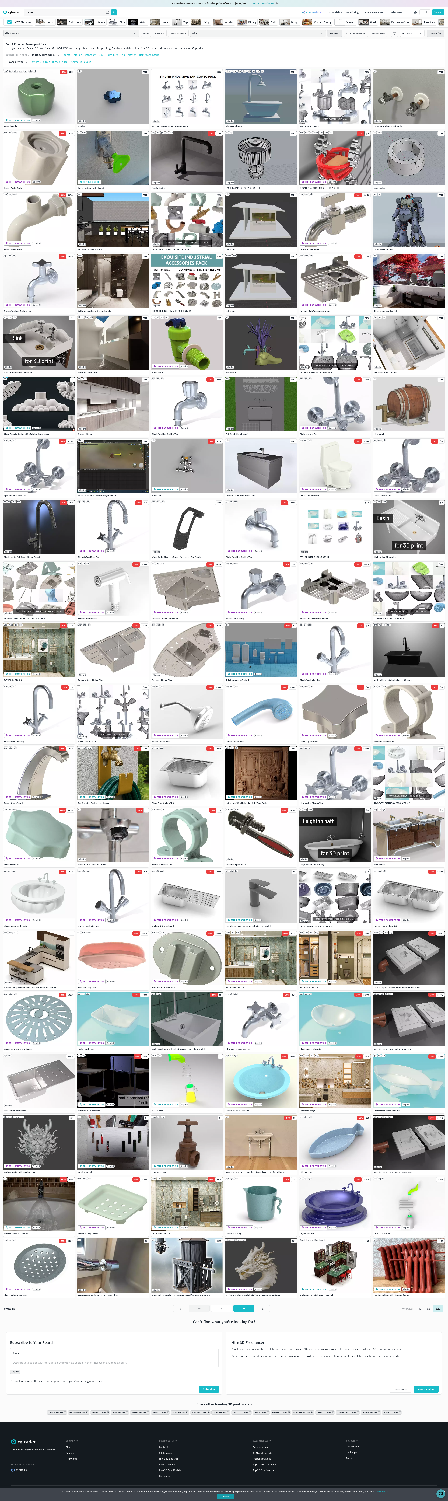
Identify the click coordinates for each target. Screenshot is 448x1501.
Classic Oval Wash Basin (310, 1049)
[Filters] (394, 33)
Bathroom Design (308, 1110)
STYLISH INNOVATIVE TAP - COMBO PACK (170, 126)
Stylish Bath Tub (307, 1233)
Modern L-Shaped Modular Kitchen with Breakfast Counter (30, 987)
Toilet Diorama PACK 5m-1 (237, 680)
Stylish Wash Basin (86, 1049)
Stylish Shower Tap (308, 434)
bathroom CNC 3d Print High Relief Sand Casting (247, 803)
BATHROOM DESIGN (13, 680)
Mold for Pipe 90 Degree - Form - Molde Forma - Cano (397, 987)
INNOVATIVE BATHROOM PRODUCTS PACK (392, 803)
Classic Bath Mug (233, 1233)
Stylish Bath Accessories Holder (314, 618)
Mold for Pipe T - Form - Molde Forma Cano (393, 1172)
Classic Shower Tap (382, 495)
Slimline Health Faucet (88, 618)
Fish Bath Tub (306, 1172)
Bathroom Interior (149, 55)
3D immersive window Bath (386, 311)
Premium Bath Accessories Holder (315, 311)
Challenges (352, 1452)
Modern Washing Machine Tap (17, 311)
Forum (349, 1458)
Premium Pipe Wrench (236, 864)
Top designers (353, 1446)
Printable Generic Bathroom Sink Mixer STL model (248, 926)
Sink (101, 55)
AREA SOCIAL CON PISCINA (90, 249)
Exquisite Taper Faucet (310, 249)
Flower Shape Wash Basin (15, 926)
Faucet (66, 55)
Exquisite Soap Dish (87, 987)
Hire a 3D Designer (168, 1458)
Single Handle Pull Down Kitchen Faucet (22, 557)
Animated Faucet (81, 62)
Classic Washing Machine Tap (165, 434)
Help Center (72, 1458)
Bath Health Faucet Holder (163, 987)
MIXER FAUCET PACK (87, 741)
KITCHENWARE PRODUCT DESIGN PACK (317, 926)
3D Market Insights (262, 1452)
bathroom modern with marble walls (94, 311)
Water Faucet (158, 372)
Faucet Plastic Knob (13, 188)
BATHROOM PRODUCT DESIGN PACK (316, 372)
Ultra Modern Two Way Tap (238, 1049)
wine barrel (379, 434)
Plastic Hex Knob (11, 864)
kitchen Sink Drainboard (163, 926)
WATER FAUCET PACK (309, 126)
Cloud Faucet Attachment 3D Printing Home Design (27, 434)
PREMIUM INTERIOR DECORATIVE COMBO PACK (24, 618)
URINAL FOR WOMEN (383, 1233)
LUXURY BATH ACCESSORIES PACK (389, 618)
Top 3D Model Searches (265, 1464)
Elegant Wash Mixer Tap (88, 557)
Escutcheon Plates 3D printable (388, 126)
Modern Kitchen (85, 434)
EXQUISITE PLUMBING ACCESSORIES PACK (171, 249)
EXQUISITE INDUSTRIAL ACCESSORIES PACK (171, 311)
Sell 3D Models (260, 1441)
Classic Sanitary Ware (309, 495)
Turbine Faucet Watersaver (16, 1233)
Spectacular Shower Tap (15, 495)
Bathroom (90, 55)
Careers (70, 1452)
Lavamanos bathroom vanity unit (241, 495)
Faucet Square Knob (309, 741)
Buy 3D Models (166, 1441)
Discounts (164, 1476)
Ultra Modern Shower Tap (311, 803)
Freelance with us (262, 1458)
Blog (68, 1447)
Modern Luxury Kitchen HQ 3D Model (316, 1295)
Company (70, 1441)
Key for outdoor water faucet (91, 188)
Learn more (382, 1491)
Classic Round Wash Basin (237, 1110)
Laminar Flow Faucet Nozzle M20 (92, 864)
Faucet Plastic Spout (13, 249)
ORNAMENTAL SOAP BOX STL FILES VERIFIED (320, 188)
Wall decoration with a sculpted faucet (21, 1172)
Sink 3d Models (158, 188)
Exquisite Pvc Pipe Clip (162, 864)
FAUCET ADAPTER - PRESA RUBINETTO (243, 188)
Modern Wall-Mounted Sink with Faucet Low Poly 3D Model (178, 1049)
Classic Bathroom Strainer (15, 1295)
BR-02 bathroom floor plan (386, 372)
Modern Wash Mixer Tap (88, 926)
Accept (225, 1496)
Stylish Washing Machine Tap (239, 557)
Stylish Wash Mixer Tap (14, 741)
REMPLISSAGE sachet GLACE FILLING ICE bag (98, 1295)
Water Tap (156, 495)
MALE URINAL (158, 1110)
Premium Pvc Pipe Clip (384, 741)
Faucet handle (10, 126)
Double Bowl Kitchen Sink (385, 926)
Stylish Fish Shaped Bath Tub (387, 1110)
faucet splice (379, 188)
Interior (77, 55)
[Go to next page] (243, 1308)
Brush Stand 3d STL (87, 1172)
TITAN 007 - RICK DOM (383, 249)
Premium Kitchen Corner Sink (165, 618)
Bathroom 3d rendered (88, 372)
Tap (123, 55)
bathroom (230, 249)
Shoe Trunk (231, 372)
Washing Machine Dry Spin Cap (18, 1049)
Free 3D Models (167, 1464)
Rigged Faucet (60, 62)
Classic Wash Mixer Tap (310, 680)
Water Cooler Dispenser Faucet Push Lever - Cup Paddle (176, 557)
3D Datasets (165, 1452)
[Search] (114, 12)
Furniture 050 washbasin (89, 1110)
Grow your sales (261, 1447)
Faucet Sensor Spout (13, 803)
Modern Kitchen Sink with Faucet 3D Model (393, 680)
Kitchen (132, 55)
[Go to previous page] (199, 1308)
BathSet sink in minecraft (237, 434)
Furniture (112, 55)
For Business (165, 1447)
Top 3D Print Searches (264, 1470)
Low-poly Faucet (40, 62)
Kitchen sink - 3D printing (385, 557)
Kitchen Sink (379, 864)
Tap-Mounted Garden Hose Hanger (93, 803)
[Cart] (415, 12)
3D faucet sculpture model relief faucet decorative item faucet (253, 1295)
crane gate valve (159, 1172)
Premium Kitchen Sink (162, 680)
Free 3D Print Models (170, 1470)
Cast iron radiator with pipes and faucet (391, 1295)
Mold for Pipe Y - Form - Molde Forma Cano (392, 1049)
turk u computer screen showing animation (97, 495)
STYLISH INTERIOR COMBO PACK (314, 557)
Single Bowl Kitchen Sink (163, 803)
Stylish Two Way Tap (235, 618)
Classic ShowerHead (235, 741)
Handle (81, 126)
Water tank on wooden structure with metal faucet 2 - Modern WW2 (181, 1295)
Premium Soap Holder (88, 1233)
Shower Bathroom (234, 126)
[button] (107, 12)
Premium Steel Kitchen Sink (90, 680)
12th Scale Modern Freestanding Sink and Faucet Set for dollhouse (255, 1172)
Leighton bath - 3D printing (312, 864)
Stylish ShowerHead (161, 741)
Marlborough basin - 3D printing (18, 372)
